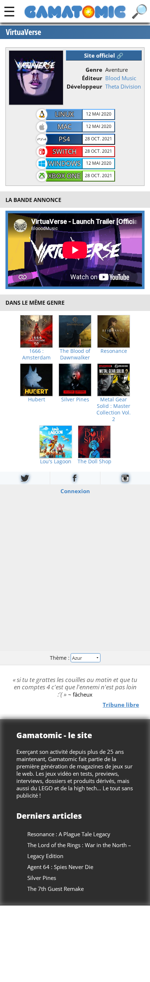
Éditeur (92, 78)
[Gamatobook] (75, 478)
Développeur (84, 86)
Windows (64, 163)
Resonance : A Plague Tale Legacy (68, 834)
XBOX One (64, 175)
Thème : (60, 657)
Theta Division (123, 86)
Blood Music (120, 78)
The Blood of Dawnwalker (75, 354)
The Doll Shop (94, 461)
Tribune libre (121, 704)
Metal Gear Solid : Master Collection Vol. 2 (113, 409)
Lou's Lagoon (55, 461)
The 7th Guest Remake (55, 888)
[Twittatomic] (25, 478)
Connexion (75, 490)
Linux (64, 114)
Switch (64, 151)
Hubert (36, 399)
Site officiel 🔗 (103, 55)
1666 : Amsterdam (36, 354)
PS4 (64, 139)
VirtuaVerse (23, 32)
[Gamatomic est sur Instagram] (125, 478)
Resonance (113, 351)
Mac (64, 126)
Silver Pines (75, 399)
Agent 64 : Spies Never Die (60, 866)
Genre (94, 69)
